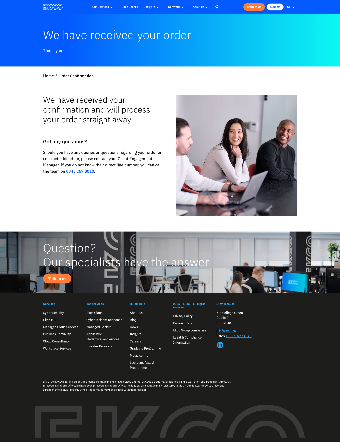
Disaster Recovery (99, 346)
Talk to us (57, 278)
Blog (133, 320)
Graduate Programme (145, 348)
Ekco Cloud (94, 313)
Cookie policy (182, 323)
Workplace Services (57, 348)
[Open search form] (217, 6)
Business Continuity (57, 334)
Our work (174, 7)
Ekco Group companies (189, 330)
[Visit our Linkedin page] (220, 345)
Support (275, 7)
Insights (149, 7)
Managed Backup (99, 327)
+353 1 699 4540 (238, 336)
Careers (135, 341)
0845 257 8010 (80, 171)
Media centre (139, 356)
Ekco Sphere (130, 7)
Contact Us (254, 7)
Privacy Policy (183, 316)
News (134, 327)
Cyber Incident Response (104, 320)
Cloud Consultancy (56, 341)
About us (198, 7)
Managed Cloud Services (60, 327)
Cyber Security (53, 313)
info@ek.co (227, 331)
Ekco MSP (50, 320)
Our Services (100, 7)
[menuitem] (104, 7)
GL (288, 7)
